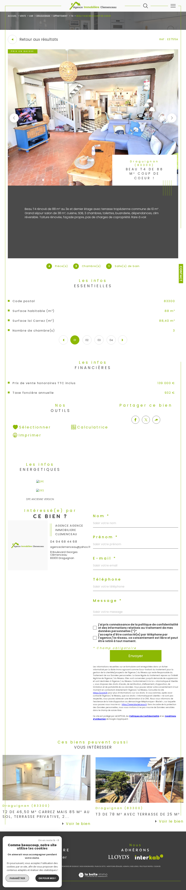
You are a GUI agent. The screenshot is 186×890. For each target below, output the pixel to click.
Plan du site (100, 866)
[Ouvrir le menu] (173, 6)
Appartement (60, 16)
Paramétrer (17, 878)
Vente (23, 16)
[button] (171, 118)
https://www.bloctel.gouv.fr (134, 704)
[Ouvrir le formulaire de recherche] (145, 5)
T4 (72, 16)
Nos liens (134, 866)
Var (31, 16)
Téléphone (107, 579)
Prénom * (105, 537)
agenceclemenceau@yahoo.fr (70, 547)
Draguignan (43, 16)
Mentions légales (114, 866)
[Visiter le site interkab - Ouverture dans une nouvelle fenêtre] (149, 857)
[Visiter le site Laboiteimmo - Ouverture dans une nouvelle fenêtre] (93, 879)
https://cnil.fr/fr (100, 692)
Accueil (12, 16)
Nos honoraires (86, 866)
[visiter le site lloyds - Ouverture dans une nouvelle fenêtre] (119, 857)
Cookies (157, 866)
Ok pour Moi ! (47, 878)
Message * (107, 600)
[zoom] (93, 185)
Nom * (101, 516)
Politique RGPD (146, 866)
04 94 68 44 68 (63, 541)
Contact (181, 273)
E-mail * (104, 558)
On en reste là (46, 840)
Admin (126, 866)
